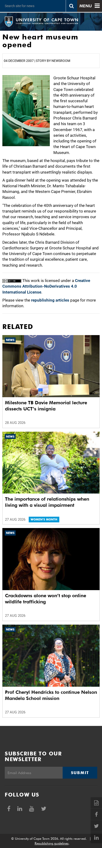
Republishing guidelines (52, 843)
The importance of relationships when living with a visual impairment (47, 502)
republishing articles (50, 300)
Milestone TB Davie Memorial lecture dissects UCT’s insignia (46, 406)
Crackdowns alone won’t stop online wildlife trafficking (45, 599)
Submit (80, 772)
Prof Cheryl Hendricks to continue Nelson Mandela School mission (51, 695)
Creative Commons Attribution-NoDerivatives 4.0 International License (46, 286)
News (10, 340)
